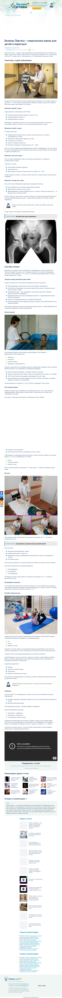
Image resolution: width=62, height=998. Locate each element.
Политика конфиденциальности (21, 985)
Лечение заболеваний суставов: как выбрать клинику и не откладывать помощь (35, 870)
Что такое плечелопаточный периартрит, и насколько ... (51, 791)
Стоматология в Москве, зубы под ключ (35, 879)
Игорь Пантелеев (9, 49)
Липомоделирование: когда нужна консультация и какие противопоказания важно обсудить (35, 852)
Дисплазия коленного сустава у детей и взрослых (16, 779)
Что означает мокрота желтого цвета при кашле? (29, 939)
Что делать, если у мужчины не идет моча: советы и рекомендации (31, 936)
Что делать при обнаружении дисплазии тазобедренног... (15, 785)
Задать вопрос (36, 8)
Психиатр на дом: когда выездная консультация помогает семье (34, 862)
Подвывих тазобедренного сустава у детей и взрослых (33, 779)
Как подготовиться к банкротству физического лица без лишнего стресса (35, 843)
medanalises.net (35, 997)
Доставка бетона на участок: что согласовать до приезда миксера (35, 916)
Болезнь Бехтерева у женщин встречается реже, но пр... (34, 785)
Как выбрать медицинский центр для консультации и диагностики (35, 834)
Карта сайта (42, 985)
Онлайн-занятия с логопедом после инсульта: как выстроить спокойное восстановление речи (35, 898)
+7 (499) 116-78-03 (42, 5)
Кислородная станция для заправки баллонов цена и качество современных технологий (30, 946)
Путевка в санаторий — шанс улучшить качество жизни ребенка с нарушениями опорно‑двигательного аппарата (35, 825)
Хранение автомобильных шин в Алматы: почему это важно (35, 925)
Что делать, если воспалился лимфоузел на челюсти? (29, 949)
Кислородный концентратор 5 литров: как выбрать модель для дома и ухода (35, 889)
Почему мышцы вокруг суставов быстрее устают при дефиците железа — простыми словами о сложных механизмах (30, 942)
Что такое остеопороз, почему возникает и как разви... (52, 785)
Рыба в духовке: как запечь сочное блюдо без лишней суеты (35, 907)
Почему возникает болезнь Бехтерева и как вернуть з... (16, 792)
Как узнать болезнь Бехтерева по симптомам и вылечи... (33, 791)
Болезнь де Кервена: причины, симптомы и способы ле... (52, 779)
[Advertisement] (31, 27)
